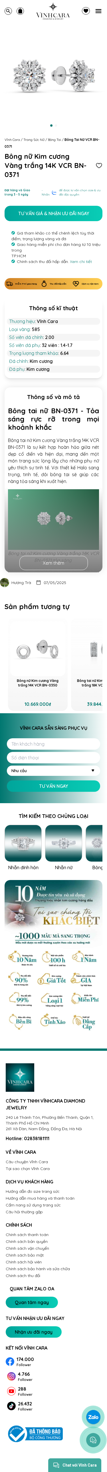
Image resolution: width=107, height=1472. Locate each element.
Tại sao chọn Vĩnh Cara (28, 1168)
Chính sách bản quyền (27, 1241)
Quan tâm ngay (32, 1302)
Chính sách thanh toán (27, 1234)
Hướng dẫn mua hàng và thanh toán (40, 1198)
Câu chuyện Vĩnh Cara (27, 1161)
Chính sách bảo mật (25, 1255)
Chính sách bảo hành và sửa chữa (38, 1268)
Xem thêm (53, 563)
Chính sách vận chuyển (27, 1248)
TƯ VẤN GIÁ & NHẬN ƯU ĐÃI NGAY (53, 213)
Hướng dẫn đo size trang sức (33, 1191)
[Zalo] (93, 1417)
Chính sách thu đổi (23, 1275)
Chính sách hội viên (24, 1262)
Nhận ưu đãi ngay (34, 1332)
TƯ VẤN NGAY (53, 786)
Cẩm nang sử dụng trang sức (33, 1205)
